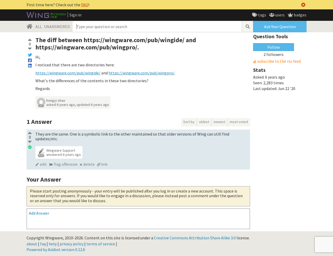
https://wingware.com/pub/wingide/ (67, 72)
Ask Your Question (280, 26)
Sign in (75, 14)
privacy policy (72, 243)
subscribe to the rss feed (279, 61)
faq (43, 243)
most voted (239, 121)
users (279, 14)
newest (219, 121)
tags (261, 14)
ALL (38, 26)
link (104, 164)
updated (93, 104)
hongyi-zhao (55, 100)
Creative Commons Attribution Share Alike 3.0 (195, 237)
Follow (273, 47)
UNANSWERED (57, 26)
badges (299, 14)
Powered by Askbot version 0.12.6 (56, 249)
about (32, 243)
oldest (204, 121)
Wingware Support (60, 150)
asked (60, 104)
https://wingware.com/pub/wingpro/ (141, 72)
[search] (247, 26)
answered (63, 154)
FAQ (84, 4)
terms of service (100, 243)
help (53, 243)
